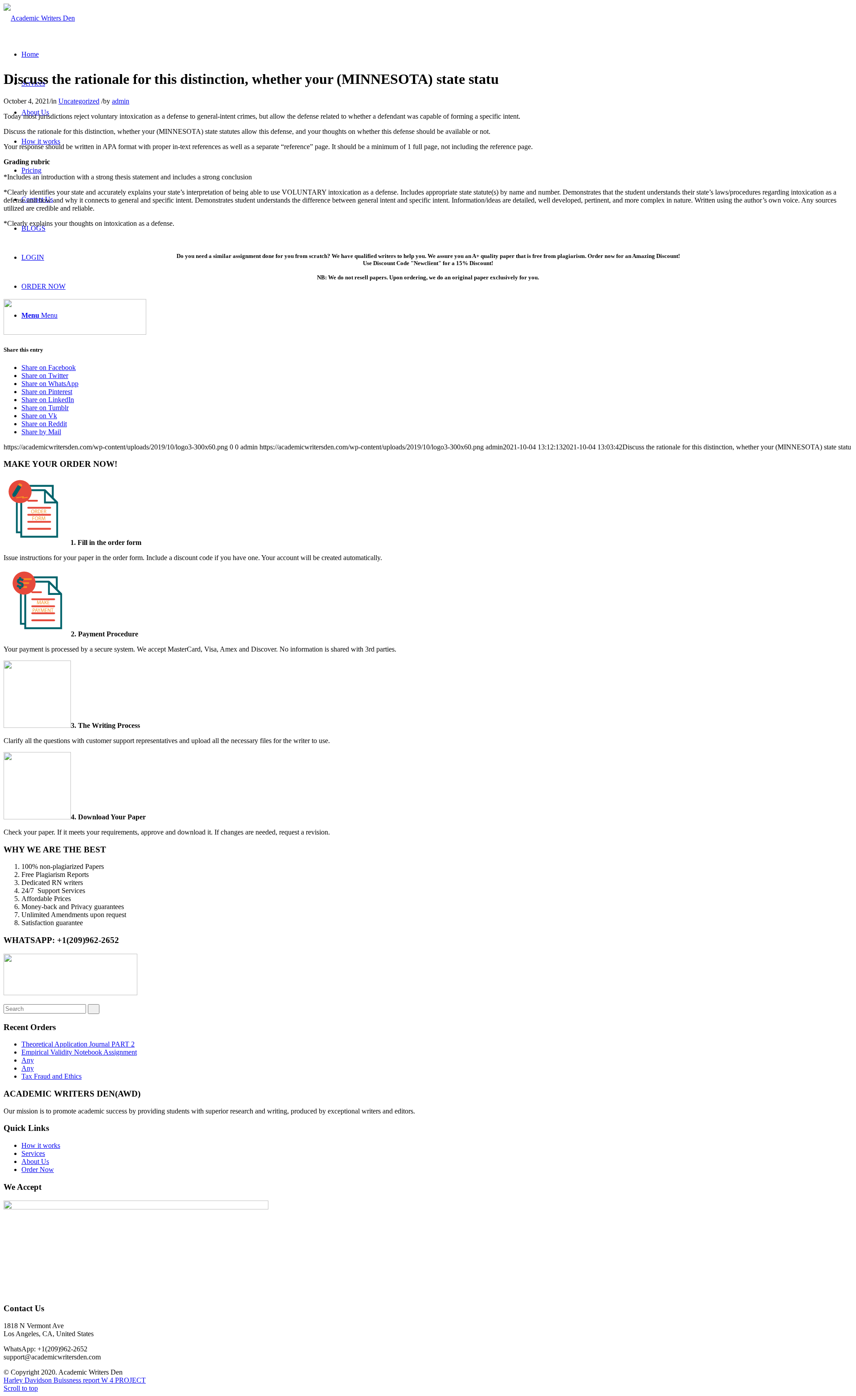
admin (120, 101)
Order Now (37, 1169)
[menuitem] (30, 54)
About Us (35, 1161)
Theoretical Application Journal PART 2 (78, 1044)
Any (27, 1060)
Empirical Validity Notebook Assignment (79, 1052)
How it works (40, 1145)
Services (33, 1153)
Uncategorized (78, 101)
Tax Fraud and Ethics (51, 1076)
